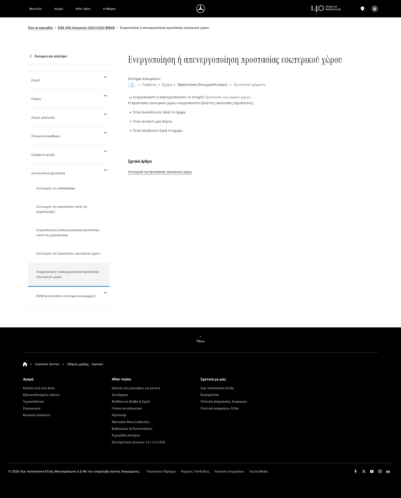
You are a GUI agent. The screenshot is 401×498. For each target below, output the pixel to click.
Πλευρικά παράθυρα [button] (45, 136)
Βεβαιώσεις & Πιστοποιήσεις (132, 428)
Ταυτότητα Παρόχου (161, 471)
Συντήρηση (120, 395)
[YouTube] (371, 471)
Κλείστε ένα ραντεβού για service (136, 388)
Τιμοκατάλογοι (33, 401)
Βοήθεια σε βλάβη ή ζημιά (131, 401)
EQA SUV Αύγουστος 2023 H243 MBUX (86, 27)
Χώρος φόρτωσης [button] (43, 117)
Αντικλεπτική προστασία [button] (48, 173)
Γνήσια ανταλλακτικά (127, 408)
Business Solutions (36, 415)
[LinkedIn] (388, 471)
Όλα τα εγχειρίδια (40, 27)
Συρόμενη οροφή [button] (43, 154)
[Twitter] (363, 471)
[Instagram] (379, 471)
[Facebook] (355, 471)
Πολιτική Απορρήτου (229, 471)
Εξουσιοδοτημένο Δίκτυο (41, 395)
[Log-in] (374, 8)
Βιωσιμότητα (209, 395)
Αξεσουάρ (119, 415)
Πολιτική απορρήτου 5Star (219, 408)
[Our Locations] (362, 8)
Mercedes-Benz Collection (131, 422)
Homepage (25, 364)
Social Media (258, 471)
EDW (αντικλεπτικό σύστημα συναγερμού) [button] (65, 296)
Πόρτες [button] (36, 99)
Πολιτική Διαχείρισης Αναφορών (223, 401)
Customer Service (47, 364)
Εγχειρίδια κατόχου (126, 435)
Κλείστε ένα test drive (39, 388)
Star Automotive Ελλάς (217, 388)
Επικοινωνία (31, 408)
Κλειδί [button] (35, 80)
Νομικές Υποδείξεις (195, 471)
